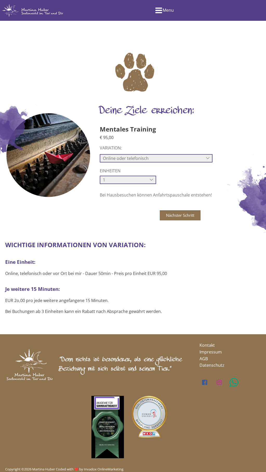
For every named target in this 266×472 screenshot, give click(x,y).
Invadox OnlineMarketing (103, 469)
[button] (180, 215)
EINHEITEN (110, 171)
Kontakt (207, 345)
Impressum (211, 352)
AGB (204, 359)
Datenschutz (212, 365)
